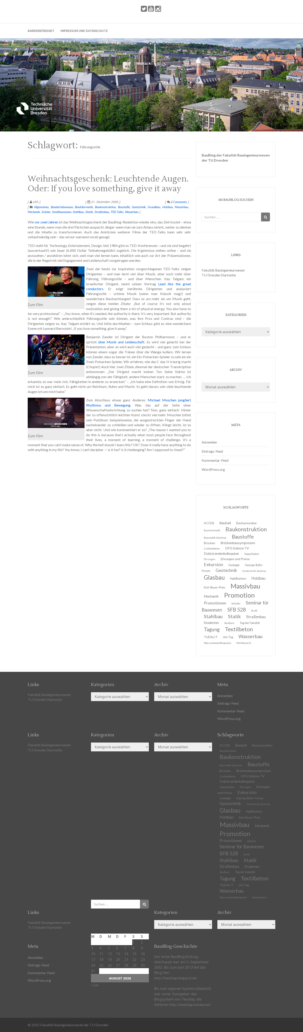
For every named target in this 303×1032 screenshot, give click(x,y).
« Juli (94, 985)
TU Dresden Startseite (219, 275)
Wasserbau (131, 212)
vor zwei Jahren (46, 222)
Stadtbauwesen (61, 212)
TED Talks (117, 212)
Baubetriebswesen (62, 207)
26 (110, 965)
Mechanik (34, 212)
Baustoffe (124, 207)
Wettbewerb (243, 642)
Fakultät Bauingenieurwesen (223, 270)
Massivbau (181, 207)
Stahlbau (78, 212)
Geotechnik (139, 207)
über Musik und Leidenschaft (121, 342)
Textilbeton (255, 878)
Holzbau (167, 207)
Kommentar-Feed (215, 460)
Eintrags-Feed (212, 451)
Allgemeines (41, 207)
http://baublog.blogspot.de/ (175, 978)
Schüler (46, 212)
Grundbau (154, 207)
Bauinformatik (84, 207)
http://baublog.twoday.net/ (190, 1004)
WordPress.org (213, 469)
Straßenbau (101, 212)
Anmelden (209, 442)
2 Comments (178, 202)
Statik (89, 212)
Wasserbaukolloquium (217, 643)
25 (101, 965)
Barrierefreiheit (41, 31)
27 (118, 965)
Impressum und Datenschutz (84, 31)
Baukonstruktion (105, 207)
